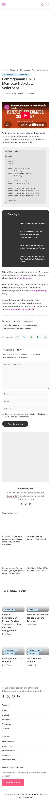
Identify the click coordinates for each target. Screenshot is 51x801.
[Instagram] (30, 504)
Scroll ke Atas (13, 782)
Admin (21, 93)
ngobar (17, 321)
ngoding (29, 321)
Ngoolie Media (25, 278)
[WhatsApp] (31, 337)
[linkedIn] (38, 337)
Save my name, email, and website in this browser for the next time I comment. (26, 415)
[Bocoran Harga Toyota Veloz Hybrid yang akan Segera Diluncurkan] (13, 557)
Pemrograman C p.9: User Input (19, 309)
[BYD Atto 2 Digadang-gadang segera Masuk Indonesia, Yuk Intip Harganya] (13, 525)
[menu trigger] (5, 4)
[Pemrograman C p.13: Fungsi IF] (13, 647)
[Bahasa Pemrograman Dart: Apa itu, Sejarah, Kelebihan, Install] (25, 259)
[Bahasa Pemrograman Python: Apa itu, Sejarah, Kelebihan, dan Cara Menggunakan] (13, 603)
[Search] (47, 4)
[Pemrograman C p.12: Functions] (37, 647)
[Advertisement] (25, 35)
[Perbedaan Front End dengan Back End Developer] (37, 603)
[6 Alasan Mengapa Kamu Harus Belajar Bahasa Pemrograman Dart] (25, 234)
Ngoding (23, 75)
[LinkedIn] (18, 696)
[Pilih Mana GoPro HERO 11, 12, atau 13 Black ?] (37, 557)
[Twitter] (24, 337)
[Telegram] (45, 337)
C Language (9, 75)
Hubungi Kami (13, 496)
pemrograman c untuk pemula (18, 329)
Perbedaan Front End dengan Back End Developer (37, 617)
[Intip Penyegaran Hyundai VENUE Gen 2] (37, 525)
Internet (33, 610)
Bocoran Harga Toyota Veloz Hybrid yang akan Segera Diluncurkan (13, 571)
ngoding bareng (12, 325)
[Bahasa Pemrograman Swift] (25, 223)
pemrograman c (31, 325)
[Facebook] (17, 337)
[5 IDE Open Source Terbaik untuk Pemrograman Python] (25, 247)
